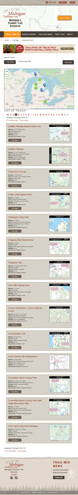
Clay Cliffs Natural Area (18, 285)
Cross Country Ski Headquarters (22, 356)
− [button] (7, 74)
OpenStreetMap (44, 108)
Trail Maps (12, 34)
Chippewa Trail (14, 262)
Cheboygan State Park (18, 217)
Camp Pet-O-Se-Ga (17, 172)
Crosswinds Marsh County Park (22, 378)
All (8, 114)
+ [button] (7, 71)
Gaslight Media (69, 108)
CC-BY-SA (57, 108)
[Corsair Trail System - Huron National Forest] (44, 85)
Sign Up (58, 477)
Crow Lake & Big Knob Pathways (23, 426)
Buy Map (15, 140)
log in (72, 2)
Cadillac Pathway (16, 149)
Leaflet (31, 108)
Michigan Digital (42, 492)
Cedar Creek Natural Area (20, 194)
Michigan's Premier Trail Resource (15, 23)
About (70, 34)
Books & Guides (29, 34)
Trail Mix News (45, 34)
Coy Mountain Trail (16, 334)
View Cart (52, 2)
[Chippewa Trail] (41, 90)
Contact (14, 474)
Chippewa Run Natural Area (20, 240)
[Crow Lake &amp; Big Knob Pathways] (35, 74)
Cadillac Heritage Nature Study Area (24, 126)
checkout (62, 2)
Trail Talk (60, 34)
